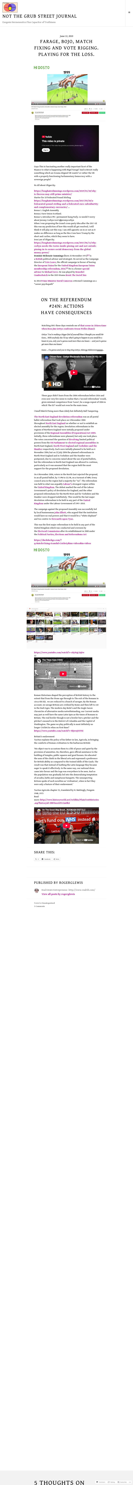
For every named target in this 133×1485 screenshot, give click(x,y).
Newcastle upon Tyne (62, 519)
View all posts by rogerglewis (58, 894)
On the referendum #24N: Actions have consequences (66, 306)
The (58, 417)
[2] (67, 268)
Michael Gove (51, 272)
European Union (46, 265)
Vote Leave (50, 262)
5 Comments (39, 906)
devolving (74, 439)
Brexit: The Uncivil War (76, 275)
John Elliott (60, 512)
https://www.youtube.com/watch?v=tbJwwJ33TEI (58, 731)
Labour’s (67, 484)
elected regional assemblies (82, 443)
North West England (63, 446)
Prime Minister (48, 281)
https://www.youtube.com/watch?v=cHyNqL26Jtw (59, 652)
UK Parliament (57, 443)
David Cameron (64, 281)
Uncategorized (48, 903)
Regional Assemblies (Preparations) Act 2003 (72, 433)
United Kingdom (46, 487)
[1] (88, 255)
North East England (55, 423)
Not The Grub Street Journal (39, 16)
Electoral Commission (49, 531)
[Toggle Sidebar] (129, 13)
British (39, 259)
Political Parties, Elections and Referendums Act (62, 534)
